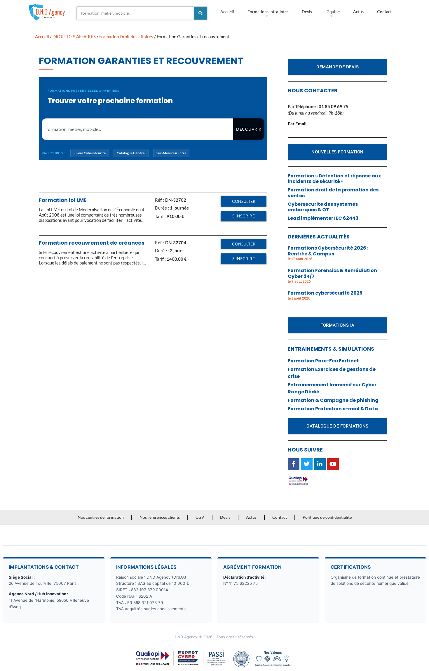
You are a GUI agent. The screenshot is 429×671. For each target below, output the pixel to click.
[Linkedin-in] (320, 464)
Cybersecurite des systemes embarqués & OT (323, 207)
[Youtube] (333, 464)
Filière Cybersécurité (90, 153)
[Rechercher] (200, 13)
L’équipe (332, 11)
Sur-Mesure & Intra (171, 153)
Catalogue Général (131, 153)
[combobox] (135, 13)
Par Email (297, 123)
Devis (307, 11)
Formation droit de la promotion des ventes (333, 192)
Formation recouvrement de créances (91, 242)
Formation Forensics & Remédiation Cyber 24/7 (332, 273)
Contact (384, 11)
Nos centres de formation (101, 517)
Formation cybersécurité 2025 (325, 293)
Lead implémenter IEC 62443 (323, 218)
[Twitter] (307, 464)
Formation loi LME (63, 200)
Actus (358, 11)
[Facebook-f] (293, 464)
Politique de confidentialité (327, 517)
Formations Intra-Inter (267, 11)
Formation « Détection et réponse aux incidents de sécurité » (334, 178)
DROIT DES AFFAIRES (74, 36)
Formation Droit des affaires (126, 36)
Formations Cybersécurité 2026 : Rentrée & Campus (328, 251)
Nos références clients (159, 517)
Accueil (227, 11)
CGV (200, 517)
